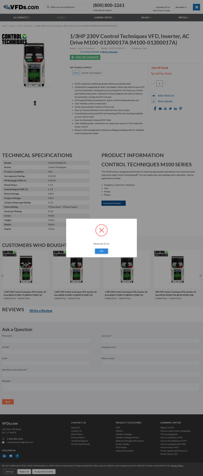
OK (101, 251)
